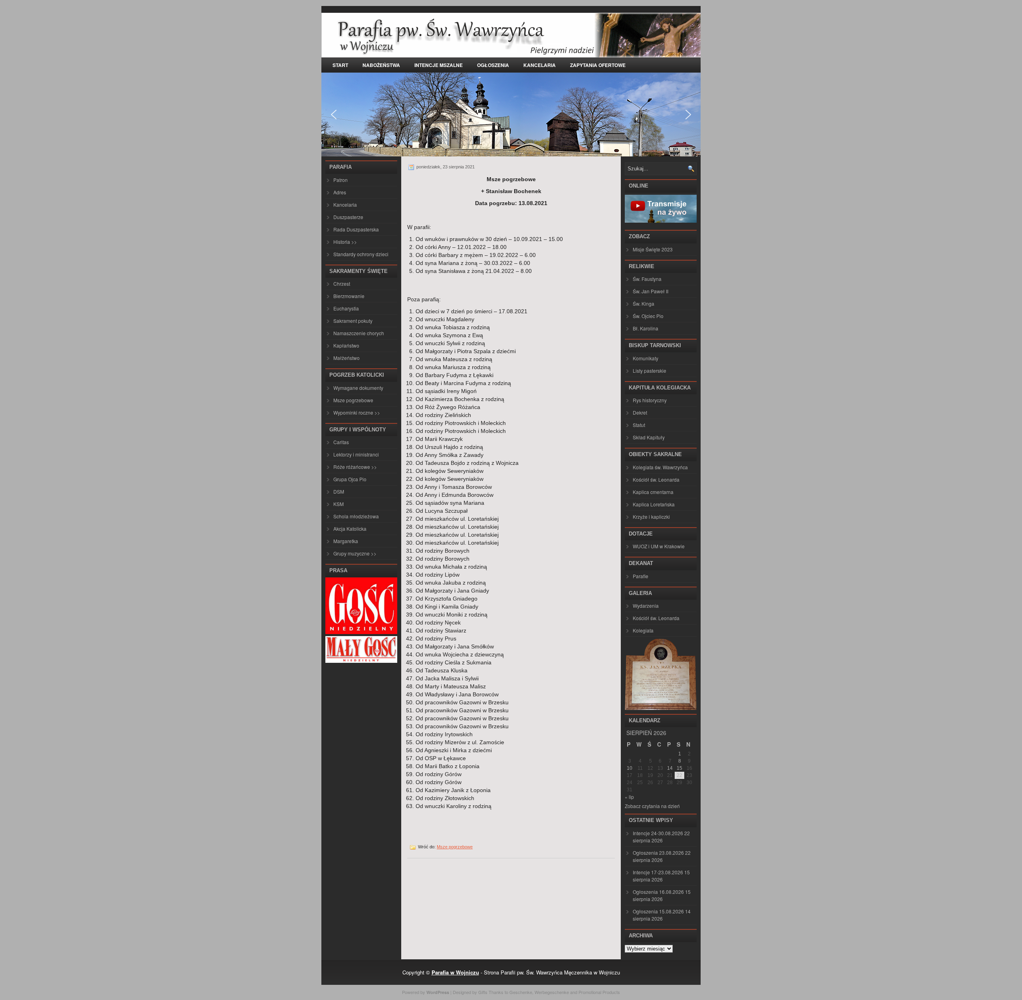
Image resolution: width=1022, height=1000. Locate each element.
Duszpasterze (348, 216)
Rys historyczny (650, 400)
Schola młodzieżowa (356, 516)
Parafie (640, 576)
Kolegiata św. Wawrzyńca (660, 467)
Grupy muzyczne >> (354, 553)
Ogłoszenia (493, 65)
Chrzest (341, 283)
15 (679, 768)
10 (629, 768)
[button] (333, 114)
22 (679, 775)
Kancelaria (539, 65)
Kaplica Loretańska (654, 504)
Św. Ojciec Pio (648, 315)
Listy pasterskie (649, 370)
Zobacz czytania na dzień (652, 805)
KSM (338, 503)
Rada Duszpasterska (356, 229)
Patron (340, 179)
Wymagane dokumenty (358, 387)
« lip (629, 796)
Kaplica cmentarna (653, 491)
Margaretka (345, 541)
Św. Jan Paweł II (650, 291)
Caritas (341, 442)
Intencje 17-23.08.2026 (658, 872)
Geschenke (520, 992)
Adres (339, 192)
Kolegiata (643, 630)
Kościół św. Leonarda (656, 479)
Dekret (640, 412)
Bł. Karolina (645, 328)
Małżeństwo (346, 357)
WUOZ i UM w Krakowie (659, 546)
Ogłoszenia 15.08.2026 (658, 911)
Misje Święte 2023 (653, 249)
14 (670, 768)
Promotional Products (599, 992)
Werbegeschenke (552, 992)
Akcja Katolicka (349, 528)
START (340, 65)
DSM (338, 491)
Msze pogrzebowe (353, 400)
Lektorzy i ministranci (356, 454)
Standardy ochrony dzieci (360, 254)
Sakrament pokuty (352, 320)
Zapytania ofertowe (598, 65)
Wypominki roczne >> (356, 412)
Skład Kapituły (649, 437)
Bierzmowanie (348, 295)
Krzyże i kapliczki (651, 516)
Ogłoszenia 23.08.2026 (658, 852)
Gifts (482, 992)
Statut (639, 424)
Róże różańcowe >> (355, 466)
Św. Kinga (643, 303)
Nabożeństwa (381, 65)
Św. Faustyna (647, 278)
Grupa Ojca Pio (349, 479)
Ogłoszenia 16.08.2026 (658, 891)
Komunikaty (645, 358)
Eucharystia (346, 308)
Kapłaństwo (346, 345)
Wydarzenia (646, 605)
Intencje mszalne (438, 65)
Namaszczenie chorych (358, 333)
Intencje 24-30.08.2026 (658, 833)
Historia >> (345, 241)
